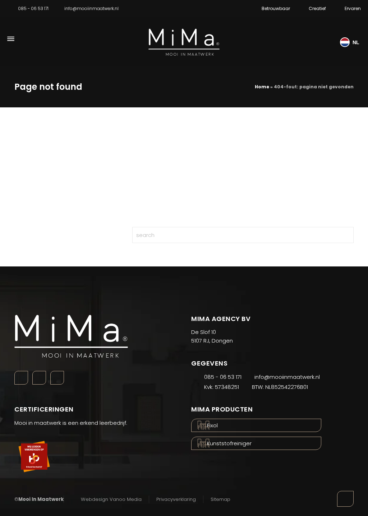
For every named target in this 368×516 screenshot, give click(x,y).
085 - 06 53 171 (33, 8)
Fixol (212, 425)
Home (262, 87)
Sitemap (220, 499)
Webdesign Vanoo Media (111, 499)
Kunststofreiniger (229, 443)
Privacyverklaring (176, 499)
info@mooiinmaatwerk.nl (91, 8)
